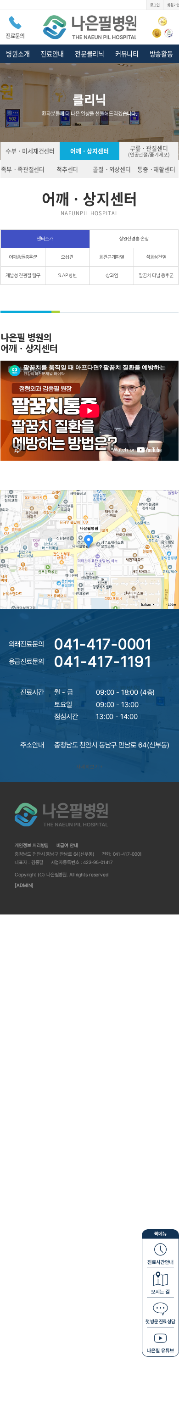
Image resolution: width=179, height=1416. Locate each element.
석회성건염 (156, 257)
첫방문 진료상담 (160, 1312)
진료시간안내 (160, 1252)
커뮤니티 (127, 54)
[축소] (172, 548)
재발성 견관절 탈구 (23, 275)
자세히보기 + (89, 766)
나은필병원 (89, 27)
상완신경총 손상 (134, 238)
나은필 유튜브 (160, 1341)
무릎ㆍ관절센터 (149, 151)
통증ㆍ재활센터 (156, 169)
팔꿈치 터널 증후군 (156, 275)
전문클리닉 (89, 54)
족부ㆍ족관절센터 (23, 169)
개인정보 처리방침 (32, 845)
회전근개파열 (111, 257)
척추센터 (67, 169)
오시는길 (160, 1282)
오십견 (67, 257)
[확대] (172, 539)
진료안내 (52, 54)
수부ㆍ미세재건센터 (30, 150)
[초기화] (172, 560)
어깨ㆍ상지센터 (89, 150)
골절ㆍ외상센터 (112, 169)
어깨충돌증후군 (23, 257)
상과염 (112, 275)
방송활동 (161, 54)
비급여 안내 (67, 845)
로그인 (155, 4)
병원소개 (17, 54)
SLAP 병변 (67, 275)
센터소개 (45, 238)
